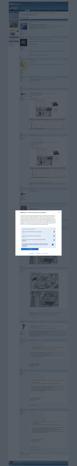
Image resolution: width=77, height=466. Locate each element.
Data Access (38, 253)
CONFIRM (30, 249)
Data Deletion (31, 253)
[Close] (59, 213)
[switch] (53, 231)
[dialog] (38, 233)
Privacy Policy (45, 253)
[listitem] (38, 229)
